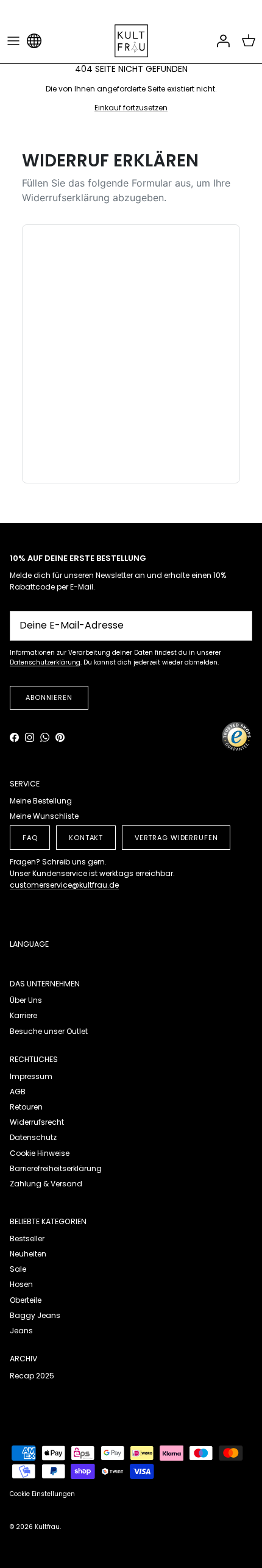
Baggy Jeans (35, 1315)
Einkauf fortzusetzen (131, 107)
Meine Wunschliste (44, 816)
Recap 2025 (32, 1375)
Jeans (21, 1330)
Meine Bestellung (41, 801)
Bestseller (27, 1238)
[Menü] (13, 40)
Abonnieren (49, 697)
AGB (18, 1091)
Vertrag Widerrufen (176, 838)
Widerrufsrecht (37, 1122)
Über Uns (26, 1000)
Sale (18, 1269)
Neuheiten (28, 1254)
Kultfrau (47, 1526)
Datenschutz (33, 1137)
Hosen (21, 1284)
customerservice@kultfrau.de (64, 885)
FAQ (30, 838)
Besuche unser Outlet (49, 1031)
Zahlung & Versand (46, 1183)
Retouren (26, 1107)
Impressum (31, 1076)
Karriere (23, 1015)
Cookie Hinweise (39, 1153)
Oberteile (25, 1300)
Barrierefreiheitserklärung (56, 1168)
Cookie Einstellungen (42, 1494)
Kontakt (86, 838)
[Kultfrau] (131, 40)
